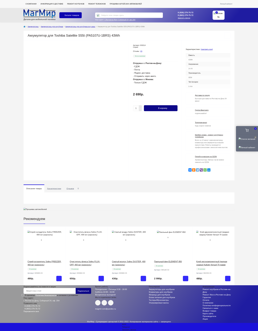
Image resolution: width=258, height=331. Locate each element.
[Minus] (140, 109)
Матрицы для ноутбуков (159, 295)
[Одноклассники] (193, 170)
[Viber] (201, 170)
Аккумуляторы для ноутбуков (52, 27)
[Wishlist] (62, 236)
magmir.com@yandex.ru (105, 309)
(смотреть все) (207, 49)
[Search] (98, 15)
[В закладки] (227, 35)
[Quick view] (62, 231)
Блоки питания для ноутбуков (162, 297)
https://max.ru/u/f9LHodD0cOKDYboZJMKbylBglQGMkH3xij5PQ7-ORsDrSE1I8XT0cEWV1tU (110, 302)
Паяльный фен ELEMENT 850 (168, 261)
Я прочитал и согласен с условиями (51, 295)
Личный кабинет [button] (226, 4)
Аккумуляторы (33, 27)
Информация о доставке (52, 4)
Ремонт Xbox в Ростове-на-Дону (217, 295)
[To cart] (59, 278)
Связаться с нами (210, 308)
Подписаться (83, 291)
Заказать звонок (184, 18)
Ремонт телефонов (97, 4)
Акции (205, 319)
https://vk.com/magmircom (98, 302)
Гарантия (207, 297)
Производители (209, 316)
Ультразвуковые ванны (159, 303)
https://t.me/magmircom (104, 302)
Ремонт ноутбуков (75, 4)
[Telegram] (197, 170)
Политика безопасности (45, 295)
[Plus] (140, 106)
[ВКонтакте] (190, 170)
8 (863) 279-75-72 (185, 15)
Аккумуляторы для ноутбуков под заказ (80, 27)
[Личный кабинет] (247, 147)
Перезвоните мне (31, 311)
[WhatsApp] (205, 170)
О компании (31, 4)
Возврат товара (209, 311)
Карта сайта (208, 313)
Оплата (206, 300)
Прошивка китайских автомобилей (126, 4)
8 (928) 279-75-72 (185, 12)
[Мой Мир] (208, 170)
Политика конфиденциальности (217, 305)
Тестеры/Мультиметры (159, 300)
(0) (141, 51)
